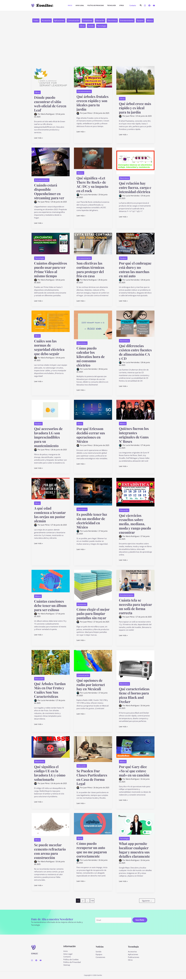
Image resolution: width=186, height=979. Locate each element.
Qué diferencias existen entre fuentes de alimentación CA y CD (135, 352)
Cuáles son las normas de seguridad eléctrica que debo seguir (49, 347)
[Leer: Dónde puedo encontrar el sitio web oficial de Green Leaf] (51, 77)
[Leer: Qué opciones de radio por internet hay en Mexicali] (93, 660)
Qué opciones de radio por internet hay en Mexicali (91, 684)
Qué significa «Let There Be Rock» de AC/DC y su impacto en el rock (92, 184)
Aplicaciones (59, 20)
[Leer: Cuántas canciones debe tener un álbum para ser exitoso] (51, 581)
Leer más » (38, 138)
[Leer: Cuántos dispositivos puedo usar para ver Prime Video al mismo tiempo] (51, 243)
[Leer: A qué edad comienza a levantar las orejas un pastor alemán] (51, 488)
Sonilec (44, 5)
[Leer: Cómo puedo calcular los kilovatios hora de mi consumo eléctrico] (93, 324)
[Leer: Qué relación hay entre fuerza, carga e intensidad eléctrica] (135, 161)
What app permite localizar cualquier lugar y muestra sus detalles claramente (134, 849)
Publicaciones (133, 957)
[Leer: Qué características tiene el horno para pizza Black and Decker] (135, 665)
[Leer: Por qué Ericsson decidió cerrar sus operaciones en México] (93, 409)
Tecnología (101, 26)
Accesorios (46, 20)
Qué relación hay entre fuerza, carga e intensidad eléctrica (135, 187)
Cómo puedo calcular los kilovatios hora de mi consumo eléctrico (91, 356)
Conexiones (87, 20)
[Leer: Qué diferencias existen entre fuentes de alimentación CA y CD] (135, 323)
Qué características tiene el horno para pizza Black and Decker (134, 695)
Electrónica (112, 20)
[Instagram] (145, 5)
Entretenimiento (126, 20)
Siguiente (147, 900)
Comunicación (73, 20)
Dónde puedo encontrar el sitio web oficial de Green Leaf (50, 103)
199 (92, 900)
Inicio (65, 951)
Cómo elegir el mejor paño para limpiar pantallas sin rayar (93, 613)
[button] (132, 5)
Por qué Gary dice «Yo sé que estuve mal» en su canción (134, 770)
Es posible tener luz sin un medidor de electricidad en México (92, 520)
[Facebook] (149, 5)
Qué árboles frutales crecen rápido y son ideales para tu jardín (92, 102)
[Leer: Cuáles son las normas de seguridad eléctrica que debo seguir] (51, 321)
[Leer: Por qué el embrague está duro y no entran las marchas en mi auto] (135, 243)
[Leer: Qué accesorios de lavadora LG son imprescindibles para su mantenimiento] (51, 409)
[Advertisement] (93, 50)
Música (150, 20)
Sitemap (66, 965)
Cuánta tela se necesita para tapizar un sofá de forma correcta (135, 606)
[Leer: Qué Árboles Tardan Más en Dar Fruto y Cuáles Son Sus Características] (51, 662)
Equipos (140, 20)
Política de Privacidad (72, 962)
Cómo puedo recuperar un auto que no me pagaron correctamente (92, 849)
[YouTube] (154, 5)
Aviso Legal (67, 954)
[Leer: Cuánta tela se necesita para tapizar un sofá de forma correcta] (135, 580)
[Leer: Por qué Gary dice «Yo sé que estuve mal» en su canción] (135, 747)
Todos (35, 20)
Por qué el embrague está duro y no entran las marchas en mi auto (135, 269)
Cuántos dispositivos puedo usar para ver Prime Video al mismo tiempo (50, 269)
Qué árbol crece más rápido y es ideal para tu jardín (135, 107)
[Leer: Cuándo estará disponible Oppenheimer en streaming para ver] (51, 162)
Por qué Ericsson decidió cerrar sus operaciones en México (91, 435)
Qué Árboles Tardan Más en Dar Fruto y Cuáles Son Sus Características (50, 690)
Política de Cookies (71, 959)
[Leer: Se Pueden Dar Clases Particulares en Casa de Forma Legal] (93, 749)
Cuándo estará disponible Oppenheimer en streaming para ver (49, 191)
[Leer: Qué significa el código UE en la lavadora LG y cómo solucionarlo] (51, 747)
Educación (100, 20)
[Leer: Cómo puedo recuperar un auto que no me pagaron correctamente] (93, 823)
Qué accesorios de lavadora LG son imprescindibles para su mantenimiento (48, 437)
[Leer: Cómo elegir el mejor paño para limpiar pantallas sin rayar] (93, 585)
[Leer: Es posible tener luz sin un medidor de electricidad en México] (93, 491)
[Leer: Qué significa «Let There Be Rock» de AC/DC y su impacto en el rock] (93, 158)
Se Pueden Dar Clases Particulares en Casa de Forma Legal (92, 777)
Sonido (91, 26)
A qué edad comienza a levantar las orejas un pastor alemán (50, 514)
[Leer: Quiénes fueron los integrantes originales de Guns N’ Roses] (135, 409)
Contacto (67, 957)
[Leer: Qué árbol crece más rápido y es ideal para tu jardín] (135, 80)
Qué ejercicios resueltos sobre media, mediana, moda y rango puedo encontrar (135, 524)
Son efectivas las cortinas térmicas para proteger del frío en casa (90, 269)
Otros (82, 26)
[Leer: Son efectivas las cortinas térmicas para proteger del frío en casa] (93, 243)
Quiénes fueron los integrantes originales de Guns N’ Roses (134, 434)
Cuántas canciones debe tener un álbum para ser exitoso (50, 605)
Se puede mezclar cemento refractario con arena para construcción (50, 851)
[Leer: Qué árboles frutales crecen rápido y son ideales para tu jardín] (93, 76)
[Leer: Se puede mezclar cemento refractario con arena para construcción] (51, 824)
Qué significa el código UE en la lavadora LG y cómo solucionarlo (49, 773)
